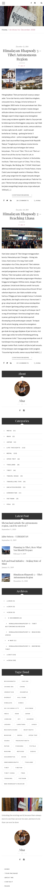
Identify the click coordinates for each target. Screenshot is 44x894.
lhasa (34, 724)
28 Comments (23, 200)
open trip (33, 735)
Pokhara (19, 746)
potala (33, 746)
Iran (9, 436)
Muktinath (29, 730)
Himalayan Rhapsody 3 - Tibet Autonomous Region (21, 625)
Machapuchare (10, 730)
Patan (6, 746)
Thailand (11, 464)
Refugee (20, 751)
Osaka (7, 740)
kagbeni (30, 719)
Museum (7, 735)
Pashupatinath (22, 740)
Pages (7, 886)
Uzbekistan (12, 493)
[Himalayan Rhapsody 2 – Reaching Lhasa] (22, 238)
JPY (19, 719)
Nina (38, 200)
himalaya (8, 703)
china (22, 686)
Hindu (21, 703)
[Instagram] (35, 3)
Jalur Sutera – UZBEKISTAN (15, 536)
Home (4, 30)
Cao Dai (25, 681)
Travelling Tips (14, 481)
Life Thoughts (13, 447)
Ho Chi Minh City (11, 708)
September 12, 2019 (9, 540)
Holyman (29, 708)
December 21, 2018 (22, 46)
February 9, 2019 (19, 554)
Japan (9, 442)
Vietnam (10, 498)
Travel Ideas (13, 476)
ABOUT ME (9, 877)
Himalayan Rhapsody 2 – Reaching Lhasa (22, 215)
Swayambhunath (11, 762)
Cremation (9, 692)
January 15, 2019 (8, 567)
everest (7, 697)
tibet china (9, 773)
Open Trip (11, 459)
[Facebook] (31, 3)
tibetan (18, 767)
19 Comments (23, 363)
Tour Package (11, 873)
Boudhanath (10, 681)
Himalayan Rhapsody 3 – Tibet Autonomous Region (22, 54)
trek (23, 773)
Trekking (8, 778)
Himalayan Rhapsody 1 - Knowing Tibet (22, 647)
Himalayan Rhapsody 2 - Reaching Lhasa (23, 633)
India (9, 430)
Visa (9, 504)
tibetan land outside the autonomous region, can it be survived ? (19, 524)
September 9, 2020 (9, 529)
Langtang (21, 724)
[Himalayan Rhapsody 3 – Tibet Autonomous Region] (29, 79)
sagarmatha (9, 757)
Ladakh (7, 724)
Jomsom (7, 719)
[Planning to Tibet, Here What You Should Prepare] (6, 550)
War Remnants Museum (14, 784)
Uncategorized (14, 487)
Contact (9, 881)
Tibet (22, 66)
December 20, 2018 (22, 210)
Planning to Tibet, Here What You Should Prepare (27, 549)
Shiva (23, 757)
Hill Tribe (21, 697)
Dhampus (24, 692)
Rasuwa (7, 751)
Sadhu (33, 751)
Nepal (9, 453)
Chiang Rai (9, 686)
